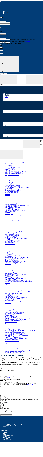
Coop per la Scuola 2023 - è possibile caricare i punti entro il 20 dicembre (17, 301)
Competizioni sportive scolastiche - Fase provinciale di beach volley (16, 278)
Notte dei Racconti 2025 (9, 213)
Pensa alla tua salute (8, 264)
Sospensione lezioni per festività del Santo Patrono (13, 288)
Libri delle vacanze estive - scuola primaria (12, 199)
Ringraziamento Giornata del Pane (10, 289)
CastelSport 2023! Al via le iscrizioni (11, 316)
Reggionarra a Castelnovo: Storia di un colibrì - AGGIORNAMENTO (16, 257)
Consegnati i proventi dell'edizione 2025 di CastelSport (14, 173)
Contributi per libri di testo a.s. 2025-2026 (11, 192)
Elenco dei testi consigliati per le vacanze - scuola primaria (14, 334)
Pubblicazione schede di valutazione (11, 307)
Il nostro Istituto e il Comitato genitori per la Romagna (13, 293)
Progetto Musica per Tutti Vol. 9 (10, 228)
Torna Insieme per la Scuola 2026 (10, 169)
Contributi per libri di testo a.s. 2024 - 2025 (12, 241)
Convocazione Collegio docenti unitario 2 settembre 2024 (14, 243)
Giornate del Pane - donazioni (9, 230)
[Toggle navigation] (8, 79)
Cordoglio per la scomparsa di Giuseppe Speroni (13, 268)
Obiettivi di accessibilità (6, 437)
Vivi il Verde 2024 (8, 239)
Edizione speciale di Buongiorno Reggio (11, 275)
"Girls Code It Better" (8, 295)
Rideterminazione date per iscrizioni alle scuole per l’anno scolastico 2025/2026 (18, 218)
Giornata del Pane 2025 (8, 183)
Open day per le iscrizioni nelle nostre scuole (12, 175)
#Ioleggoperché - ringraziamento (10, 217)
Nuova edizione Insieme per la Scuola (11, 204)
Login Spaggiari (27, 41)
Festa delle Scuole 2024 (8, 254)
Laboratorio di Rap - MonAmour (10, 272)
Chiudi (2, 47)
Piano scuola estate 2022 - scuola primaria (11, 339)
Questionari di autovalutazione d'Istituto (11, 200)
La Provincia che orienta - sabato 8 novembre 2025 (13, 185)
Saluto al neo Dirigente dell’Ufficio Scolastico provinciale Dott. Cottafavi (17, 187)
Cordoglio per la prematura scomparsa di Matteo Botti (13, 313)
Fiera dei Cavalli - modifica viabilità (10, 168)
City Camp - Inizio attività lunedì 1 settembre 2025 (13, 190)
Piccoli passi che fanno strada (9, 166)
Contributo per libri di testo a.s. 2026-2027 (12, 160)
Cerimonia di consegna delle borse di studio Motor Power (14, 332)
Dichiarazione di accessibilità (7, 436)
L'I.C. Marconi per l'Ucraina (9, 342)
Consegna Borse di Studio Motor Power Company (13, 296)
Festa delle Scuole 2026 (8, 165)
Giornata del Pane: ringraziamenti (10, 328)
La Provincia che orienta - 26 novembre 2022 (12, 329)
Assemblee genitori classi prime (10, 242)
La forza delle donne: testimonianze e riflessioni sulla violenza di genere (16, 210)
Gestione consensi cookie (7, 439)
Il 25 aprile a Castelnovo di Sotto (10, 315)
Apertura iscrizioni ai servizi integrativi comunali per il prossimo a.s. (16, 203)
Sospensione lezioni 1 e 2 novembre (11, 292)
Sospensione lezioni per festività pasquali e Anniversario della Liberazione (17, 205)
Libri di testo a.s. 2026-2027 (9, 163)
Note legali (4, 433)
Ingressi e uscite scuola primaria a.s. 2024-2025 (12, 240)
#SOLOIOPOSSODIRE (9, 294)
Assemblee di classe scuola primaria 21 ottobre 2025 (13, 186)
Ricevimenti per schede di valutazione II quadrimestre (13, 198)
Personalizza (3, 379)
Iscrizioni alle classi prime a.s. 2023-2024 (11, 325)
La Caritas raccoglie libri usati (9, 304)
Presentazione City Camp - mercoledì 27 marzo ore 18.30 (14, 320)
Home (41, 140)
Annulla (2, 73)
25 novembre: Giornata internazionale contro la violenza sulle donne (16, 290)
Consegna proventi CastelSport (10, 211)
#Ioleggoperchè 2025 (8, 184)
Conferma (5, 73)
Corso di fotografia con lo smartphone (11, 322)
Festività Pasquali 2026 (8, 170)
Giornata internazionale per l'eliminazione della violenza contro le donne (16, 231)
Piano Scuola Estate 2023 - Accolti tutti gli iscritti (13, 308)
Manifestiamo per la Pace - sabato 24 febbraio (12, 277)
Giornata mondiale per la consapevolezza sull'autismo (13, 207)
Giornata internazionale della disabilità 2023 (12, 287)
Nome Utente (12, 22)
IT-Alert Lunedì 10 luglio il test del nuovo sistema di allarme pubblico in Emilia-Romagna (19, 306)
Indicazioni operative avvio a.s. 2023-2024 (12, 299)
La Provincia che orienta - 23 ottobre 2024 (12, 235)
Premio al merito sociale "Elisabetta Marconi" (12, 161)
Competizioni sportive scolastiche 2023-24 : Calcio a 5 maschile (15, 274)
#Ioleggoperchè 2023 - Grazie (10, 284)
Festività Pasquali (7, 269)
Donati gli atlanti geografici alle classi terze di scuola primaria (15, 345)
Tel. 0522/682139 (7, 423)
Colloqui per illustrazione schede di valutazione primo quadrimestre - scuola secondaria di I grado (21, 215)
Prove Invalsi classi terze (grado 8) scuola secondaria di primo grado (16, 319)
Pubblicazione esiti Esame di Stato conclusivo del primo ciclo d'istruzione (17, 196)
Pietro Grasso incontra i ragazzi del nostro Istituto (13, 337)
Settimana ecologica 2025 (9, 208)
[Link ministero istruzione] (5, 1)
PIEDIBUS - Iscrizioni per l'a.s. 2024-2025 (12, 260)
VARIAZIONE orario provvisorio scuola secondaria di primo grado (16, 297)
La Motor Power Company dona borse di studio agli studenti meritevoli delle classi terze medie (20, 350)
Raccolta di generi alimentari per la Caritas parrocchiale (14, 286)
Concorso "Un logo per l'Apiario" (10, 321)
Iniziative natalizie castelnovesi (10, 282)
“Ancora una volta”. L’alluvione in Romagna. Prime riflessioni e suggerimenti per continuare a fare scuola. (22, 311)
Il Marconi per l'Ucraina (9, 340)
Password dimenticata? (4, 25)
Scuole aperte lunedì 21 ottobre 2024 (11, 236)
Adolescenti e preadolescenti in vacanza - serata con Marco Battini (16, 333)
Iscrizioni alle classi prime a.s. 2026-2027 (11, 219)
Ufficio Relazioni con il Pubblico (8, 435)
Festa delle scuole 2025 (8, 201)
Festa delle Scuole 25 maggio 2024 (10, 256)
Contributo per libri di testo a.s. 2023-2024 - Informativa (14, 298)
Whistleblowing (5, 438)
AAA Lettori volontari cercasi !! (10, 276)
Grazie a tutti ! (7, 193)
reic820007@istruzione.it (13, 424)
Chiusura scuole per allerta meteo (10, 237)
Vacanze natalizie (7, 283)
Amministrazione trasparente (7, 440)
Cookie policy (5, 432)
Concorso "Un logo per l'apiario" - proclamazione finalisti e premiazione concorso (18, 318)
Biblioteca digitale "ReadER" (9, 346)
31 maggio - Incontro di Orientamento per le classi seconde (14, 312)
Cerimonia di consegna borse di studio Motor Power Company (15, 351)
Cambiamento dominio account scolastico (11, 348)
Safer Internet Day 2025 (9, 214)
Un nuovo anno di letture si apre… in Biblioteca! (13, 181)
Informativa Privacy (6, 434)
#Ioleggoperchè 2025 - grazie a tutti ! (11, 180)
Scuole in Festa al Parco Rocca (10, 164)
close (1, 84)
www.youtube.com (3, 402)
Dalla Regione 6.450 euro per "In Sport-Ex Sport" (13, 352)
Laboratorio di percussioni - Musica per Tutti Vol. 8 (15, 229)
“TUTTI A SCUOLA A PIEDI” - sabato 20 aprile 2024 (14, 265)
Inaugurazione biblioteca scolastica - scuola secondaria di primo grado (16, 338)
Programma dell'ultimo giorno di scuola (11, 310)
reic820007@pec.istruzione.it (14, 425)
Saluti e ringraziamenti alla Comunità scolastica (12, 191)
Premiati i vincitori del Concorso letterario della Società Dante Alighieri (16, 335)
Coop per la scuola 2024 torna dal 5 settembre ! (12, 247)
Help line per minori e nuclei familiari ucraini (12, 341)
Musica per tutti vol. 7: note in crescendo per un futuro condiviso (15, 261)
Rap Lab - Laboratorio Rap (9, 259)
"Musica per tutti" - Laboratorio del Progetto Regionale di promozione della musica (18, 281)
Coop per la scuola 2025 (9, 188)
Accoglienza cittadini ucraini (9, 343)
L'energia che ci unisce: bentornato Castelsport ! (12, 167)
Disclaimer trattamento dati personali (6, 447)
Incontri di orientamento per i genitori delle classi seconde (14, 258)
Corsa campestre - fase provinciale (10, 279)
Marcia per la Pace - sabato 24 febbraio (11, 273)
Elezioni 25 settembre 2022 (9, 331)
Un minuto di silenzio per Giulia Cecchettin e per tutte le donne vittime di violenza (18, 291)
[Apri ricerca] (34, 79)
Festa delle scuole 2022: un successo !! (11, 336)
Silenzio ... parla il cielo (8, 302)
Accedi (2, 17)
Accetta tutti (16, 379)
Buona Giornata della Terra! (9, 314)
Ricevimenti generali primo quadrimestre (11, 327)
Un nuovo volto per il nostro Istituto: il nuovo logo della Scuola (15, 162)
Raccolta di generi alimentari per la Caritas (12, 176)
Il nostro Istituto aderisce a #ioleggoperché (12, 234)
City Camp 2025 (7, 195)
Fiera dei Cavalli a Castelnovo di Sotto (11, 267)
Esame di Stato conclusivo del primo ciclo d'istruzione (13, 255)
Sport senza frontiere (8, 303)
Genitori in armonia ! (8, 202)
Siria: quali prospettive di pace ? (10, 270)
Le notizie (41, 144)
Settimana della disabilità (9, 178)
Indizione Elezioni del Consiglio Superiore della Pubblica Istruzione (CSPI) (17, 280)
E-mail (11, 39)
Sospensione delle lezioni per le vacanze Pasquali (13, 317)
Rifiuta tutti (9, 379)
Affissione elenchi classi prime (10, 244)
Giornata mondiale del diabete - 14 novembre (12, 182)
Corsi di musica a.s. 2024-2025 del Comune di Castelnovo (14, 233)
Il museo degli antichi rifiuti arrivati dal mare (12, 209)
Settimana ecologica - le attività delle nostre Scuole (13, 262)
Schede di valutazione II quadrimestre (11, 253)
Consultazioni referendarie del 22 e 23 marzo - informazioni (14, 172)
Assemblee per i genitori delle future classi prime (13, 220)
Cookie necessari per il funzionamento (6, 387)
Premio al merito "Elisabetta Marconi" (11, 206)
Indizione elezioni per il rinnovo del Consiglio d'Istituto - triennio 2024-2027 (17, 238)
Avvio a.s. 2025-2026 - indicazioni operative (12, 189)
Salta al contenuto (3, 0)
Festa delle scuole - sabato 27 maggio (11, 309)
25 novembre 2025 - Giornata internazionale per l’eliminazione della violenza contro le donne (20, 179)
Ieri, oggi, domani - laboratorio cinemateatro (12, 252)
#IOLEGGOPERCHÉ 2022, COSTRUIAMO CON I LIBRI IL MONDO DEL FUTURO (20, 330)
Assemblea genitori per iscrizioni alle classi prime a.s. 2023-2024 (15, 326)
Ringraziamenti (7, 194)
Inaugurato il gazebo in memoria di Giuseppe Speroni (13, 232)
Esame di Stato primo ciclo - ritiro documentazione (13, 250)
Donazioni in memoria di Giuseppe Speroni (12, 263)
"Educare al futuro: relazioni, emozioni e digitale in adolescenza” (15, 171)
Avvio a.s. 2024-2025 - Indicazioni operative (12, 245)
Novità (41, 141)
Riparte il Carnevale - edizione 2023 (11, 323)
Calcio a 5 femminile (8, 271)
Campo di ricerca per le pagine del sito (6, 147)
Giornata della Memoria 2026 (9, 174)
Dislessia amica (7, 349)
